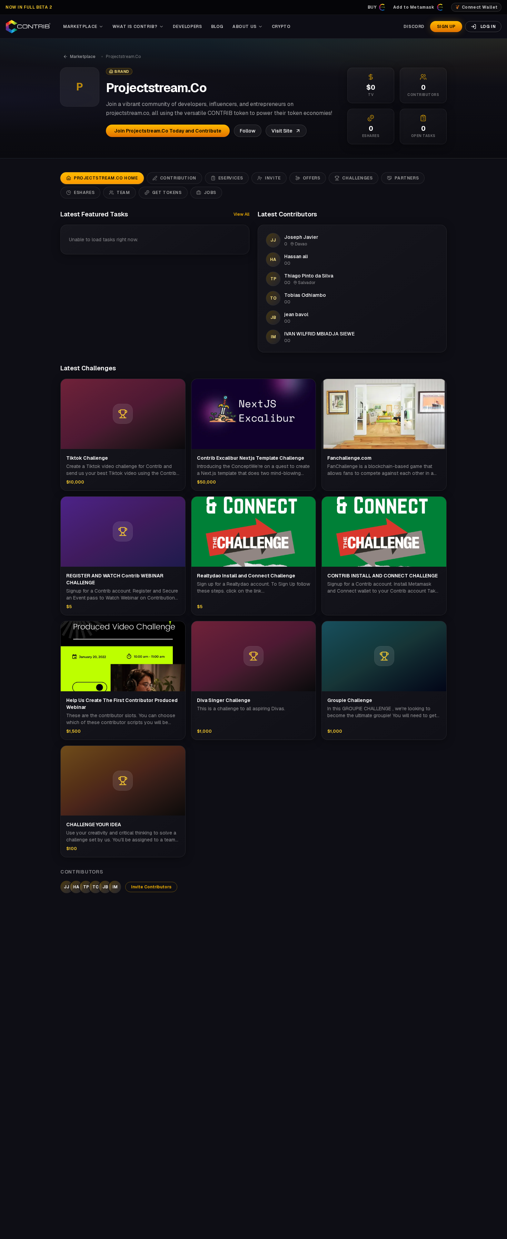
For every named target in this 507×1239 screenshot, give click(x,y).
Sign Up (446, 26)
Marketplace (80, 26)
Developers (187, 26)
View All (241, 214)
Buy (372, 7)
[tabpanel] (253, 551)
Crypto (281, 26)
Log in (488, 26)
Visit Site (281, 131)
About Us (244, 26)
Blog (217, 26)
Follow (248, 131)
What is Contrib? (135, 26)
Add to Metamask (414, 7)
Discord (414, 26)
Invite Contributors (151, 887)
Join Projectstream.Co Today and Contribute (167, 131)
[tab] (102, 178)
